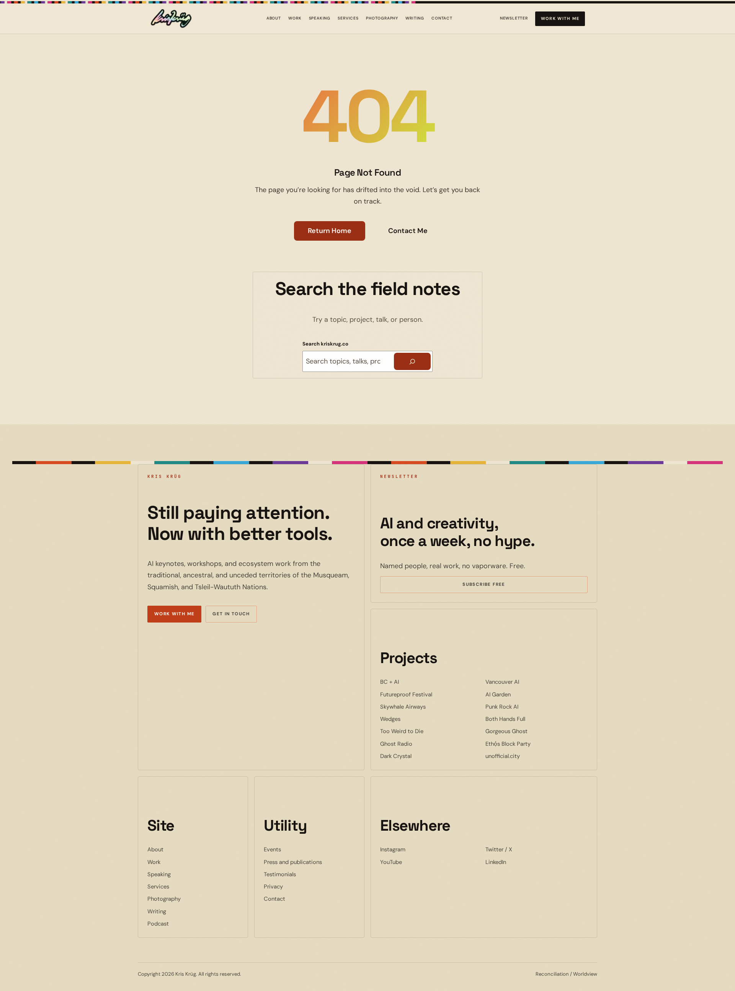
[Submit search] (412, 361)
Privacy (273, 886)
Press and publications (293, 862)
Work (294, 18)
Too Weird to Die (425, 731)
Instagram (416, 849)
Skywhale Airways (426, 707)
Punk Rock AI (525, 707)
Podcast (158, 923)
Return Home (329, 230)
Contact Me (408, 230)
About (273, 18)
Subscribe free (495, 585)
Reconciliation (552, 974)
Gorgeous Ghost (529, 731)
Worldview (585, 974)
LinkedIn (519, 862)
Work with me (560, 18)
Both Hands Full (528, 719)
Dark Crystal (419, 756)
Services (348, 18)
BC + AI (413, 682)
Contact (441, 18)
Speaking (320, 18)
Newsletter (514, 20)
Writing (414, 18)
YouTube (414, 862)
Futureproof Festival (429, 694)
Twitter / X (522, 849)
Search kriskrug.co (325, 344)
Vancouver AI (525, 682)
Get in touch (231, 614)
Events (272, 849)
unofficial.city (526, 756)
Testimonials (280, 874)
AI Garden (521, 694)
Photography (382, 18)
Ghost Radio (419, 744)
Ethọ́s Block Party (531, 744)
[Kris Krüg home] (171, 18)
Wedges (413, 719)
